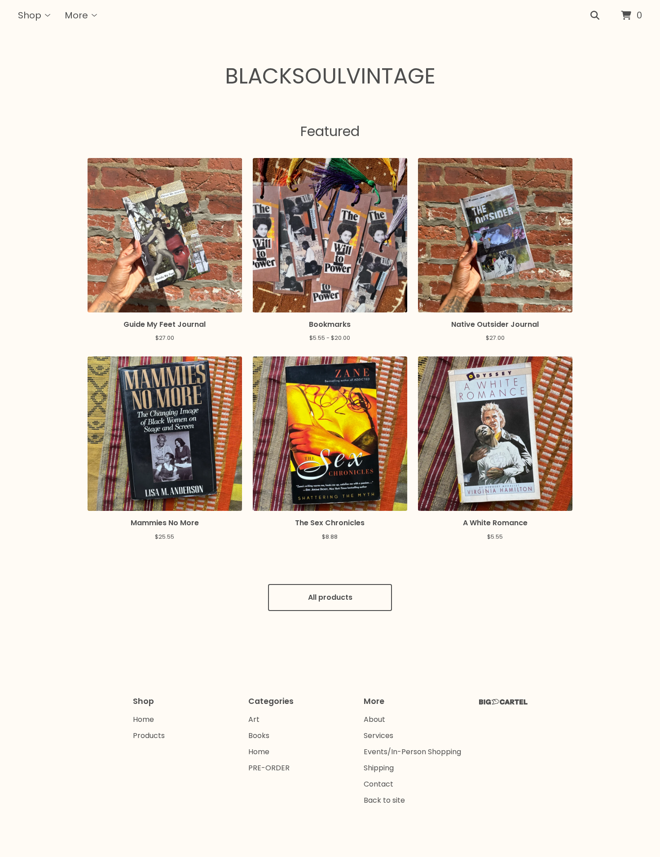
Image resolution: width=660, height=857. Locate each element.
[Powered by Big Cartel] (503, 701)
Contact (378, 784)
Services (378, 735)
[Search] (595, 15)
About (374, 719)
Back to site (384, 800)
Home (143, 719)
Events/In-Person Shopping (412, 752)
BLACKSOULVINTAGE (330, 76)
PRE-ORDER (269, 768)
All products (330, 597)
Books (258, 735)
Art (254, 719)
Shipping (379, 768)
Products (149, 735)
